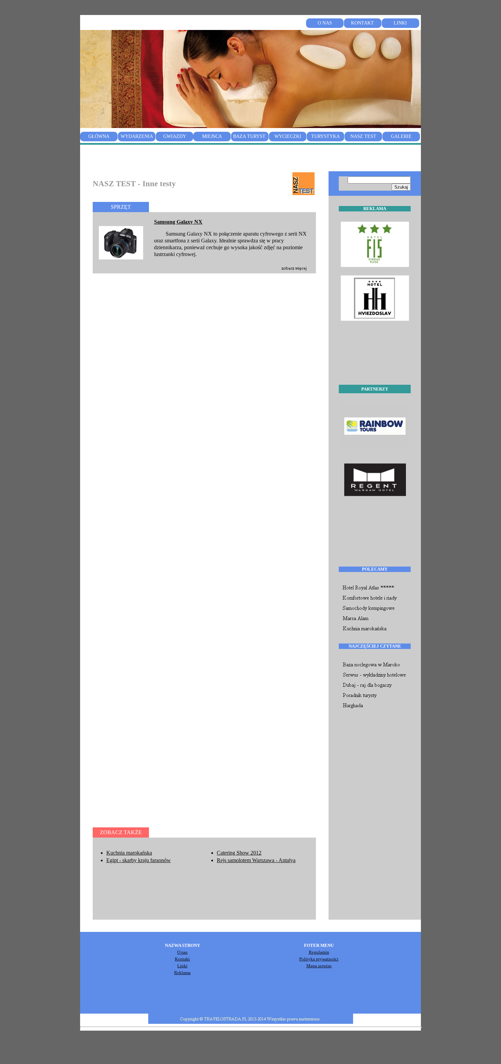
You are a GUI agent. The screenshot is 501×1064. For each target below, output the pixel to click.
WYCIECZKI (287, 136)
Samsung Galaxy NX (178, 222)
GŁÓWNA (98, 136)
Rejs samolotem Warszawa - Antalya (256, 860)
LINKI (400, 23)
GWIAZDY (174, 136)
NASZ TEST (363, 136)
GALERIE (401, 136)
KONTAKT (362, 23)
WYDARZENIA (137, 136)
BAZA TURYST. (250, 136)
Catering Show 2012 (239, 853)
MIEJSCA (212, 136)
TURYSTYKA (325, 136)
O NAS (325, 23)
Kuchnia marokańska (129, 853)
